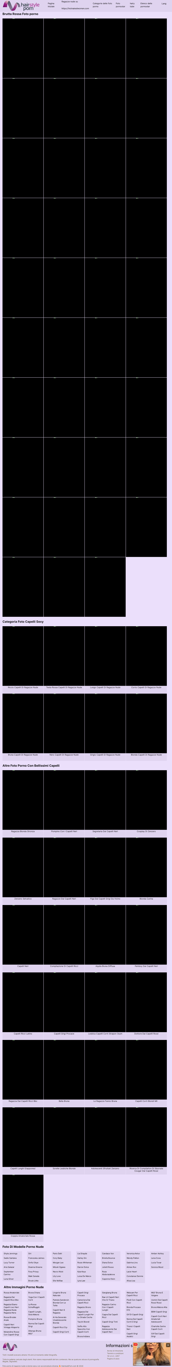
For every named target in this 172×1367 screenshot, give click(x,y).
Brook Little (33, 1280)
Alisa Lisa (131, 1280)
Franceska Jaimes (36, 1258)
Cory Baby (57, 1258)
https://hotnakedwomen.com (75, 8)
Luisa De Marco (84, 1276)
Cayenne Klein (108, 1279)
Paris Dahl (57, 1253)
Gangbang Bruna (109, 1292)
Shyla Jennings (10, 1253)
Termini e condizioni (115, 1353)
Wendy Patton (133, 1258)
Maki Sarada (33, 1276)
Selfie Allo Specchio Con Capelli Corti (83, 1329)
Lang (164, 3)
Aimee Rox (131, 1267)
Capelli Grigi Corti (61, 1332)
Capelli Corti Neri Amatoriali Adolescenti (159, 1319)
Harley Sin (82, 1258)
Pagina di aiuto (113, 1359)
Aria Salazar (9, 1267)
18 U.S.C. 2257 (113, 1356)
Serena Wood (157, 1267)
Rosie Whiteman (84, 1262)
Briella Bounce (108, 1258)
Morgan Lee (58, 1262)
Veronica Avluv (133, 1253)
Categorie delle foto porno (102, 5)
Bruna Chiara (34, 1292)
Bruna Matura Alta (159, 1307)
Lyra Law (81, 1280)
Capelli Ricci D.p (60, 1327)
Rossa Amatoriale (11, 1292)
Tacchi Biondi (83, 1322)
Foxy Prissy (33, 1271)
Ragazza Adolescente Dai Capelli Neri (109, 1329)
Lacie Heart (132, 1271)
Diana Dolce (107, 1262)
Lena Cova (156, 1258)
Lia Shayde (82, 1253)
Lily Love (57, 1276)
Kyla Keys (81, 1271)
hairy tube (132, 5)
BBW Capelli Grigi (159, 1312)
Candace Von (108, 1253)
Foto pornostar (120, 5)
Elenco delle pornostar (146, 5)
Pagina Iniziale (51, 5)
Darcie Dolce (83, 1267)
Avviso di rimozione (115, 1351)
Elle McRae (58, 1280)
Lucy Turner (9, 1262)
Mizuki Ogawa (59, 1267)
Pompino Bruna (35, 1319)
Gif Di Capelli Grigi (135, 1314)
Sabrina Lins (132, 1262)
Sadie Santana (10, 1258)
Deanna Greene (35, 1267)
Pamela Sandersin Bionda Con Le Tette (61, 1303)
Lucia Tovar (156, 1262)
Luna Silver (9, 1279)
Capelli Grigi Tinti (110, 1322)
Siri (29, 1253)
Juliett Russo (108, 1267)
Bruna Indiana (83, 1336)
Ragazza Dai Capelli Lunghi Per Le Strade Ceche (85, 1314)
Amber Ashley (157, 1253)
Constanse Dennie (135, 1276)
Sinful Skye (33, 1262)
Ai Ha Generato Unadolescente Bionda (59, 1320)
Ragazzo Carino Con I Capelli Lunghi (109, 1307)
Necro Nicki (58, 1271)
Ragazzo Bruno (84, 1307)
